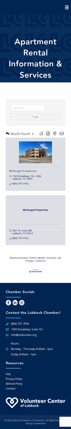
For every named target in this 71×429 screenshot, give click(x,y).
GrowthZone (39, 423)
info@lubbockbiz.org (24, 335)
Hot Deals (51, 257)
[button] (7, 133)
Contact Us (41, 260)
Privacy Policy (14, 379)
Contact (10, 388)
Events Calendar (37, 257)
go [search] (36, 116)
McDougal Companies (22, 171)
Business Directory (19, 257)
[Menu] (67, 7)
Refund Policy (14, 383)
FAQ (8, 374)
